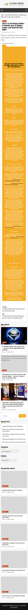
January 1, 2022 (11, 32)
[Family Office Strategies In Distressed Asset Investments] (14, 532)
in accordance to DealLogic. (17, 237)
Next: (13, 316)
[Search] (26, 10)
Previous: (13, 309)
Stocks (4, 21)
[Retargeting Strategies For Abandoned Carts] (14, 559)
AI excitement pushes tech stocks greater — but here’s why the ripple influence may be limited (13, 348)
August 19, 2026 (11, 519)
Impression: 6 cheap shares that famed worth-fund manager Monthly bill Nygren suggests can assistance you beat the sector (13, 405)
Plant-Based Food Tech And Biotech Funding (14, 442)
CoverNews (23, 605)
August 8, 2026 (11, 597)
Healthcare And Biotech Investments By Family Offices (12, 430)
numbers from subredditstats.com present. (12, 180)
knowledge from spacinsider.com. (13, 226)
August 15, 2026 (11, 546)
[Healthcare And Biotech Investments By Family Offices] (14, 505)
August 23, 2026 (11, 492)
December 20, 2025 (12, 409)
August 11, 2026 (11, 572)
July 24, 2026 (10, 352)
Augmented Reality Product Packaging (12, 426)
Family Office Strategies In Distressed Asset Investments (13, 435)
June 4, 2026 (10, 380)
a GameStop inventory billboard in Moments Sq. (14, 184)
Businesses (5, 486)
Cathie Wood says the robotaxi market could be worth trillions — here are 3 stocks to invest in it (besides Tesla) (14, 376)
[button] (4, 46)
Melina (5, 32)
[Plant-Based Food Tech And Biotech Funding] (14, 585)
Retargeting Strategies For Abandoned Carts (14, 439)
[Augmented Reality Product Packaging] (14, 479)
